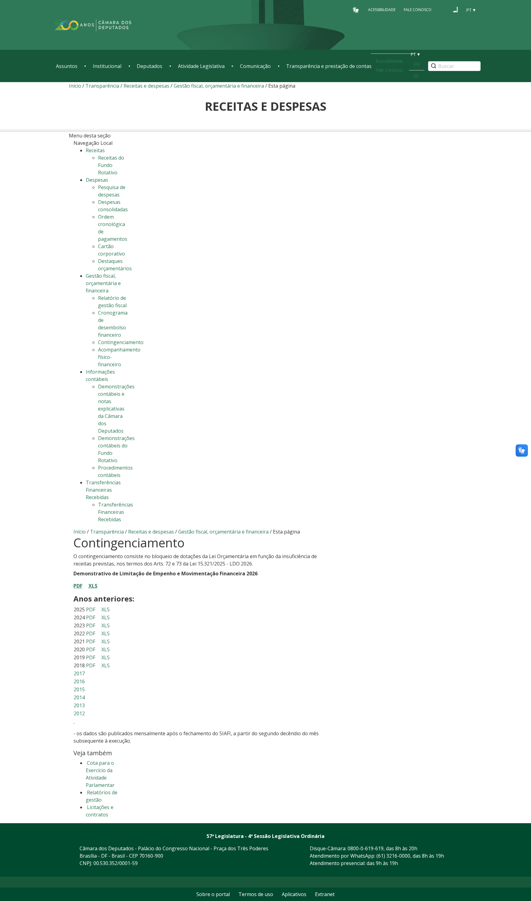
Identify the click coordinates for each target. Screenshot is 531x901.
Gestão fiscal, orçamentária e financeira (219, 85)
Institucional (107, 66)
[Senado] (455, 9)
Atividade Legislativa (201, 66)
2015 (79, 689)
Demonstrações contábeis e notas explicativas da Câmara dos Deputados (116, 408)
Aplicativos (294, 894)
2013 (79, 705)
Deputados (149, 66)
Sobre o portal (213, 894)
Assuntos (66, 66)
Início (75, 85)
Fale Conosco (417, 9)
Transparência (102, 85)
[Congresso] (444, 9)
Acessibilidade (381, 9)
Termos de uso (255, 894)
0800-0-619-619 (366, 848)
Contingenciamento (121, 342)
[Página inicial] (93, 25)
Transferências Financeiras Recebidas (115, 512)
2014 (79, 697)
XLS (105, 609)
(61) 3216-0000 (393, 855)
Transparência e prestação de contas (329, 66)
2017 (79, 673)
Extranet (325, 894)
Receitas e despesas (146, 85)
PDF (77, 585)
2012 (79, 713)
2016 (79, 681)
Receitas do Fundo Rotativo (111, 165)
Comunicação (255, 66)
